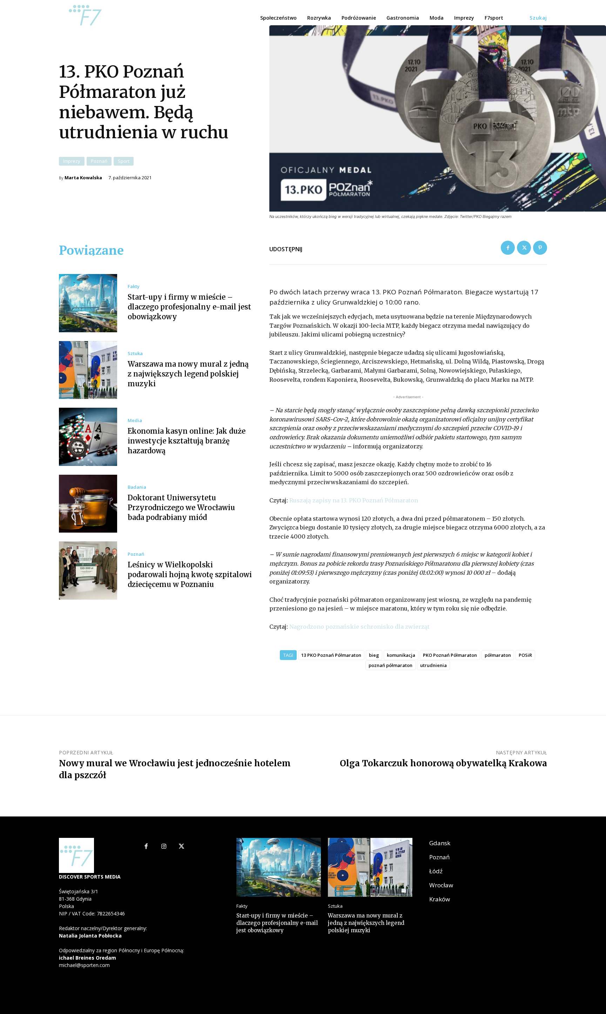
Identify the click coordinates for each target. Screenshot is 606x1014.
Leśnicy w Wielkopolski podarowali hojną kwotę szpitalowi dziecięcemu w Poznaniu (190, 574)
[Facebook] (508, 248)
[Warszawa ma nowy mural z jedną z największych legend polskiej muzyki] (88, 370)
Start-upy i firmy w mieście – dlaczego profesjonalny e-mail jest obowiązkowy (189, 307)
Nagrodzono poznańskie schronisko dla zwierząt (359, 626)
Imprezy (71, 161)
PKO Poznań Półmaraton (450, 655)
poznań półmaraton (390, 665)
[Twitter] (524, 248)
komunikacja (401, 655)
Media (135, 420)
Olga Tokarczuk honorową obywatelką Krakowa (443, 763)
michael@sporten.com (84, 965)
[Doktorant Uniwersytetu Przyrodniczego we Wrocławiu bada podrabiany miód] (88, 504)
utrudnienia (433, 665)
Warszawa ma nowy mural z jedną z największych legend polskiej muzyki (188, 374)
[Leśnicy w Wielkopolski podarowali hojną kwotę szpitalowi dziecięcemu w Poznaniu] (88, 570)
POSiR (525, 655)
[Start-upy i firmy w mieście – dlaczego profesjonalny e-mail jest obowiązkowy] (88, 303)
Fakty (134, 286)
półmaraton (498, 655)
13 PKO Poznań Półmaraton (331, 655)
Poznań (99, 161)
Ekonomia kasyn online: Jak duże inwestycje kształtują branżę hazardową (186, 441)
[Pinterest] (540, 248)
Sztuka (135, 353)
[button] (538, 18)
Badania (137, 487)
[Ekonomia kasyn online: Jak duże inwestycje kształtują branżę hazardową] (88, 437)
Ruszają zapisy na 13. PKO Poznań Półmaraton (353, 500)
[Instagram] (164, 847)
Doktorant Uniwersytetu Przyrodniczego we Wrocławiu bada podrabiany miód (181, 507)
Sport (123, 161)
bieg (374, 655)
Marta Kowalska (83, 177)
